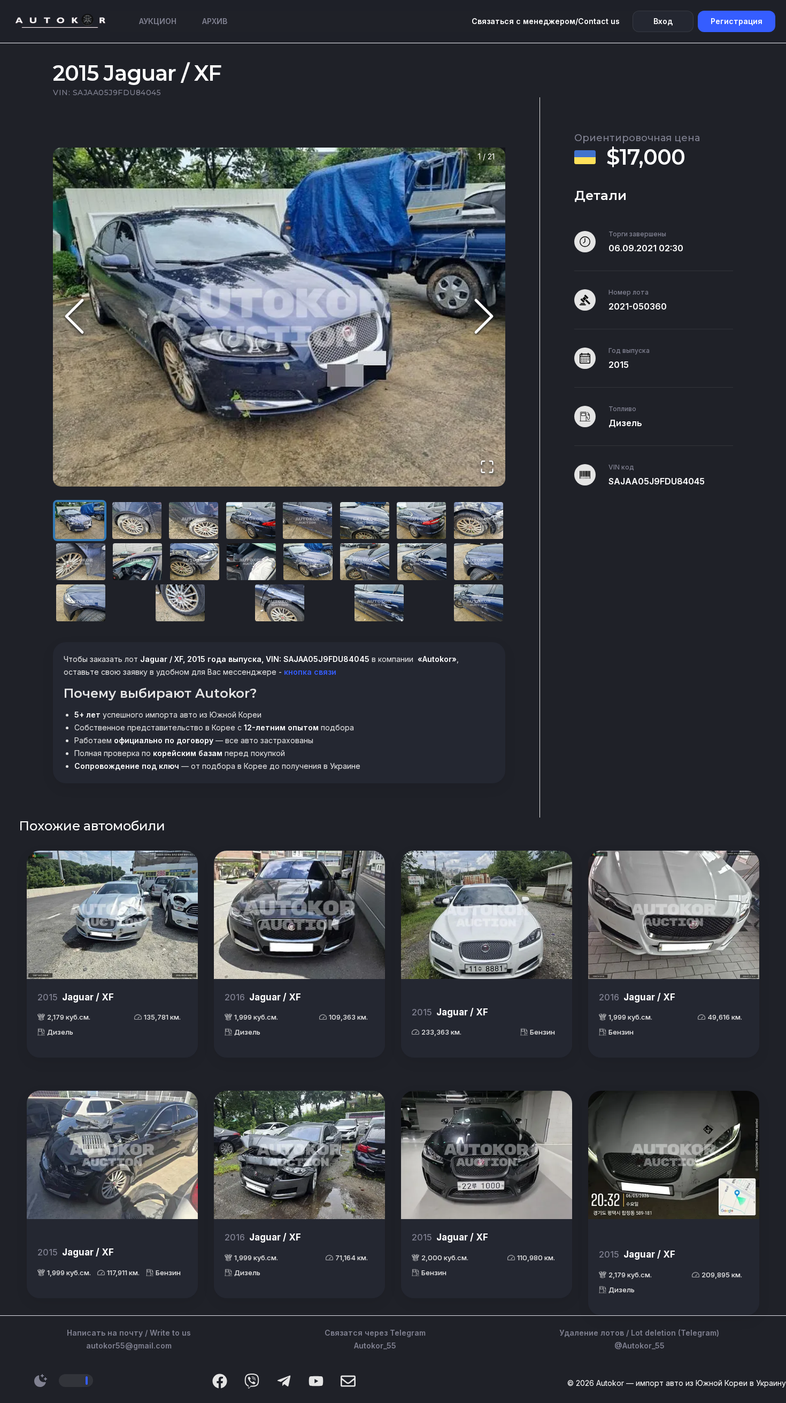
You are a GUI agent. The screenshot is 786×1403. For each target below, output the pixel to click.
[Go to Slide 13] (308, 561)
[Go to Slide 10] (137, 561)
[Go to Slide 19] (279, 602)
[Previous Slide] (74, 317)
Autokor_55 (375, 1345)
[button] (279, 317)
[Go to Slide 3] (193, 520)
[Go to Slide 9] (80, 561)
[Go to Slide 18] (180, 602)
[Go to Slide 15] (422, 561)
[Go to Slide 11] (194, 561)
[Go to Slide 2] (137, 520)
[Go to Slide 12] (251, 561)
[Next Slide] (484, 317)
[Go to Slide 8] (478, 520)
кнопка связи (309, 671)
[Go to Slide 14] (364, 561)
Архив (214, 21)
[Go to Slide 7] (421, 520)
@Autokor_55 (639, 1345)
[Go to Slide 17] (80, 602)
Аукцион (157, 21)
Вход (663, 21)
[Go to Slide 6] (364, 520)
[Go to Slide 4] (251, 520)
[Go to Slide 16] (478, 561)
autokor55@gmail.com (129, 1345)
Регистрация (736, 21)
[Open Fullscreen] (487, 468)
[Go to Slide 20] (379, 602)
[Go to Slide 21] (478, 602)
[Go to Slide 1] (79, 520)
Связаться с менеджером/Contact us (546, 21)
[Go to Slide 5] (307, 520)
